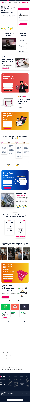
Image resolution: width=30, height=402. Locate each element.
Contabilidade (16, 383)
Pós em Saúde (9, 378)
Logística (15, 384)
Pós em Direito (9, 380)
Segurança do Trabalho (15, 387)
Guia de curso (27, 387)
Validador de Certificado (21, 379)
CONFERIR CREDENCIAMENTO (5, 68)
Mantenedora (27, 380)
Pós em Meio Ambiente (9, 384)
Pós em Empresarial (10, 382)
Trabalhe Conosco (27, 382)
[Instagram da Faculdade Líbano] (1, 384)
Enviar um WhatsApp (21, 386)
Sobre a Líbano (27, 377)
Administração (16, 382)
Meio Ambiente (16, 385)
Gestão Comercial (15, 378)
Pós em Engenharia (10, 379)
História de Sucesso (27, 389)
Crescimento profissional (27, 386)
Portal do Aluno (22, 377)
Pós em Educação (10, 377)
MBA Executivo (9, 386)
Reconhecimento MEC (28, 379)
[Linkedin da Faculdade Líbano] (4, 384)
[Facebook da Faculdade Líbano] (0, 384)
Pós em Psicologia (10, 381)
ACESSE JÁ (5, 394)
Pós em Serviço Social (10, 385)
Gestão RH (15, 379)
